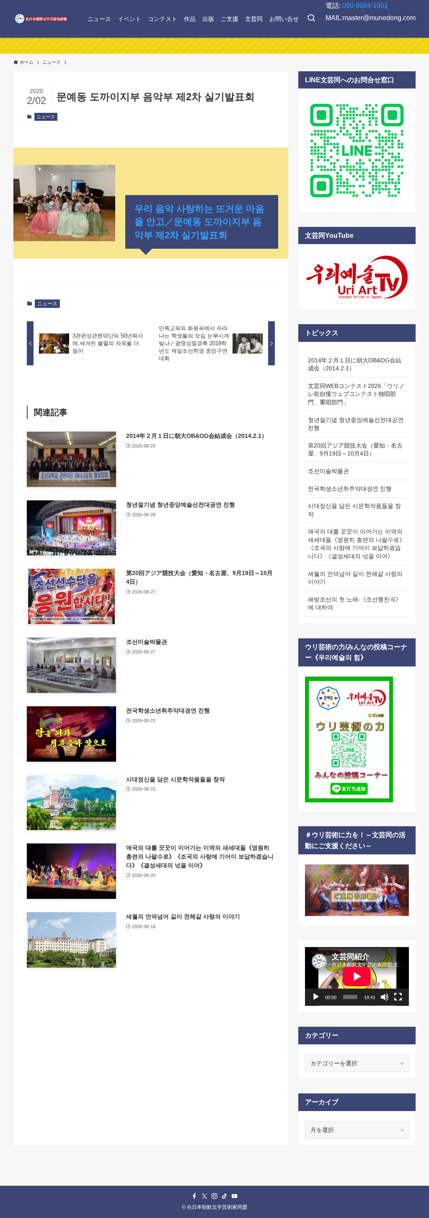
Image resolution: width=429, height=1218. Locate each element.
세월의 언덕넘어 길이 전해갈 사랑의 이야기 (355, 578)
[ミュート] (384, 997)
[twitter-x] (204, 1196)
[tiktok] (224, 1196)
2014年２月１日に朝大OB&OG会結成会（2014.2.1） (354, 364)
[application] (357, 976)
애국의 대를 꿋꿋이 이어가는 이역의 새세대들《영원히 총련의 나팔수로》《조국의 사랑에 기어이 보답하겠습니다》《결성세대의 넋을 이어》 (356, 544)
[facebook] (194, 1196)
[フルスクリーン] (398, 997)
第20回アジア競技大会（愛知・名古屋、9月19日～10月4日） (355, 449)
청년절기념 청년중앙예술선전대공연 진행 (355, 424)
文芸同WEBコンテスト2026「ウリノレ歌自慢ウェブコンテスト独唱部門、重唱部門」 (356, 394)
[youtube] (234, 1196)
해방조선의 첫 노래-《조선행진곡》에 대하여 (354, 603)
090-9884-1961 (365, 5)
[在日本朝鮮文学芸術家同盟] (40, 18)
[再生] (316, 997)
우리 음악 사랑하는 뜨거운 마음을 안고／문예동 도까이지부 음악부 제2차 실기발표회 (199, 221)
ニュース (45, 116)
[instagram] (214, 1196)
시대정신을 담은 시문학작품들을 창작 (354, 510)
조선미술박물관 (328, 471)
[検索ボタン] (311, 19)
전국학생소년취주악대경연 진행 (350, 488)
